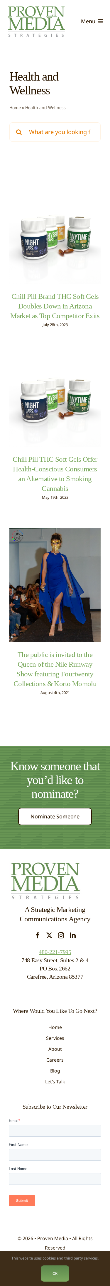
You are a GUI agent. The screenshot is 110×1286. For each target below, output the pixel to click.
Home (15, 107)
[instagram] (61, 935)
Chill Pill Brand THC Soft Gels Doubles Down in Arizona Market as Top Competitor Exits (55, 306)
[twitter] (49, 935)
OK (55, 1273)
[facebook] (37, 935)
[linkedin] (73, 935)
